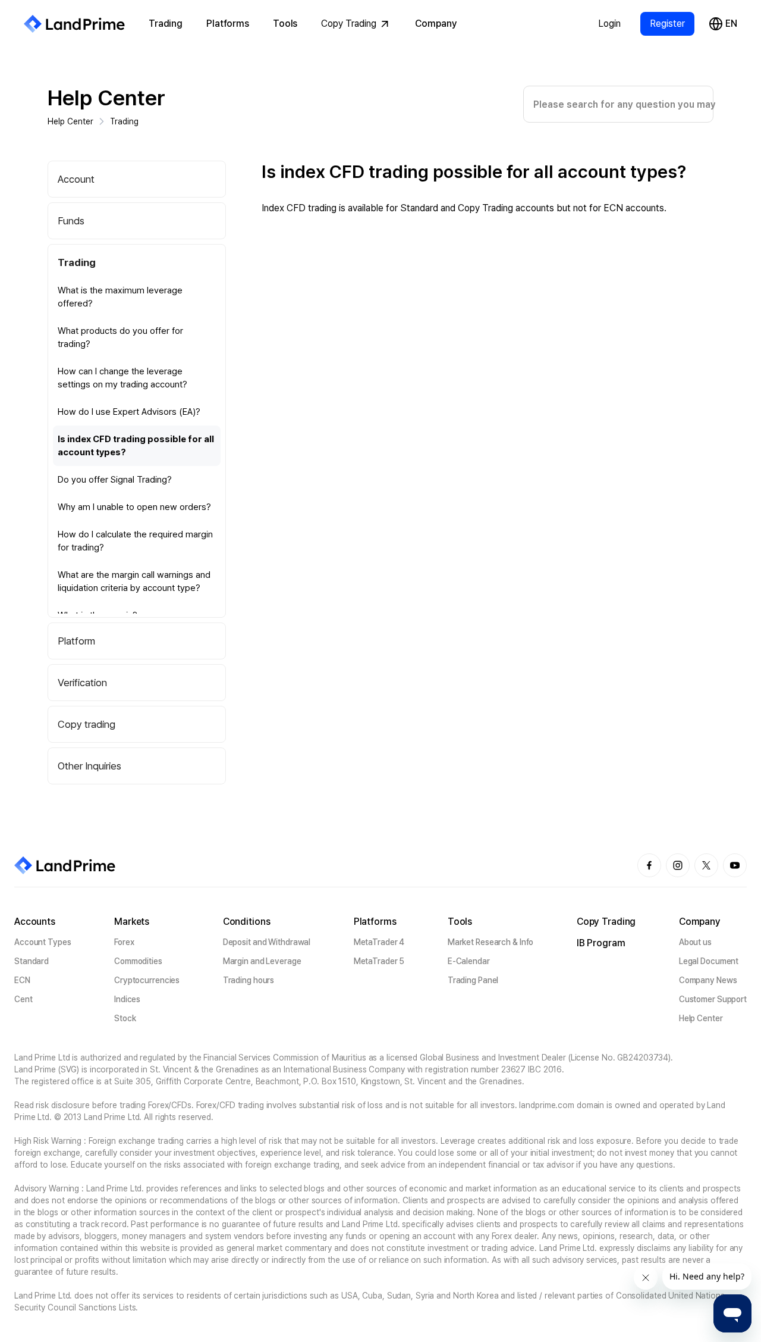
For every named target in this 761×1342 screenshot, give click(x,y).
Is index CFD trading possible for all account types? (136, 446)
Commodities (138, 961)
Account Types (42, 942)
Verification (82, 683)
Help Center (106, 98)
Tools (285, 23)
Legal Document (708, 961)
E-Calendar (469, 961)
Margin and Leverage (262, 961)
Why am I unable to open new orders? (134, 507)
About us (695, 942)
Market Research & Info (491, 942)
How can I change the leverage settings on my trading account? (122, 378)
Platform (76, 641)
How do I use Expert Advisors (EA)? (129, 411)
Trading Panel (473, 980)
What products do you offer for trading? (120, 337)
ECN (22, 980)
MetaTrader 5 (379, 961)
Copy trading (86, 724)
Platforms (227, 23)
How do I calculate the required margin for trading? (135, 541)
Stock (125, 1018)
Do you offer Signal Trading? (115, 479)
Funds (71, 221)
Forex (124, 942)
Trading (166, 23)
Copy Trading (348, 23)
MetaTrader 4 (379, 942)
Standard (31, 961)
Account (76, 179)
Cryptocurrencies (147, 980)
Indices (127, 999)
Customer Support (713, 999)
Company (436, 23)
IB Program (601, 943)
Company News (708, 980)
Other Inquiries (89, 766)
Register (667, 23)
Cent (23, 999)
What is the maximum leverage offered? (120, 297)
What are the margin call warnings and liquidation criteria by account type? (134, 581)
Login (609, 23)
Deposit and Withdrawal (267, 942)
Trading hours (249, 980)
